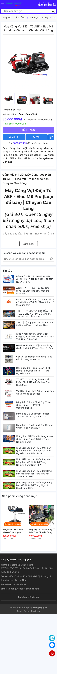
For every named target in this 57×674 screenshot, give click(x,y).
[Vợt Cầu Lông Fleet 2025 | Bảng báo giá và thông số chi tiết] (9, 394)
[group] (28, 64)
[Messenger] (52, 645)
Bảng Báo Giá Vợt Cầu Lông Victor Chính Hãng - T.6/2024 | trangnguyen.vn (33, 405)
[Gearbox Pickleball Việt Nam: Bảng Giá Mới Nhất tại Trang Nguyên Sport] (9, 348)
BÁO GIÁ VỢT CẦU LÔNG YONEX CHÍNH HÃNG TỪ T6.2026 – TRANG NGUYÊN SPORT (34, 279)
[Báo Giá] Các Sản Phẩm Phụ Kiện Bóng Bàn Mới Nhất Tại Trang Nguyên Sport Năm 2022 (33, 462)
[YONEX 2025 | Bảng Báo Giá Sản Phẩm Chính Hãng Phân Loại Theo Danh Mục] (9, 382)
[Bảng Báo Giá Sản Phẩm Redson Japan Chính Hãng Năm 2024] (9, 416)
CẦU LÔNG (20, 17)
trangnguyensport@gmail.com (23, 588)
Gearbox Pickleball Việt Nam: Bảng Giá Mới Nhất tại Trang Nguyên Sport (35, 346)
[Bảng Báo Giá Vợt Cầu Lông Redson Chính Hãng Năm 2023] (9, 428)
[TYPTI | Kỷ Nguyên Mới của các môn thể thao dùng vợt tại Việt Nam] (9, 325)
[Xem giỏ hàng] (54, 4)
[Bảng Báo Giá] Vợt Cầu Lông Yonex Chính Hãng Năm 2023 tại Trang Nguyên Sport (34, 439)
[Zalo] (52, 638)
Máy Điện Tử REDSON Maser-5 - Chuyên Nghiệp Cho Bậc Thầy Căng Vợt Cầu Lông (13, 531)
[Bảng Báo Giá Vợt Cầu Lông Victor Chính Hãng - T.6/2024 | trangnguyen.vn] (9, 405)
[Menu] (2, 4)
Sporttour (35, 611)
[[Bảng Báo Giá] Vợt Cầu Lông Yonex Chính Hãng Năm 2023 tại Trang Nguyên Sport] (9, 439)
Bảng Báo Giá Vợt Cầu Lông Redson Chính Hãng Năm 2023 (34, 426)
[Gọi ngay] (52, 653)
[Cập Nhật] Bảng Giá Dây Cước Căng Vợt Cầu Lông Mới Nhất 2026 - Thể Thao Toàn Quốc (35, 336)
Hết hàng (28, 129)
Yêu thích (13, 137)
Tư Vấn (36, 137)
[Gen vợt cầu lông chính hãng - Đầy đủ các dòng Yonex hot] (9, 359)
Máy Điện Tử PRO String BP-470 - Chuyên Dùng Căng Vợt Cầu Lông (40, 531)
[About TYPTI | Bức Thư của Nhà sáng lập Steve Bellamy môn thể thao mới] (9, 291)
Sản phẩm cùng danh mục (19, 496)
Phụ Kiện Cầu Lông (39, 17)
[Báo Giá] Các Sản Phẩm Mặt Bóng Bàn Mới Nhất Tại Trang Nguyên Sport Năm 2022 (34, 485)
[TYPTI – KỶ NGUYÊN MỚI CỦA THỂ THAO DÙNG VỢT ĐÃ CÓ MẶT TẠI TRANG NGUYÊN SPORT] (9, 314)
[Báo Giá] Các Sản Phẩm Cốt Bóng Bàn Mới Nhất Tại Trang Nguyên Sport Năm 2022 (34, 474)
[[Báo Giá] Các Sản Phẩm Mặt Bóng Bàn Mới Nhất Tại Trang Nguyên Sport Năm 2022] (9, 485)
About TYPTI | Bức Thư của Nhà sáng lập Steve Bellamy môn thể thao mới (32, 291)
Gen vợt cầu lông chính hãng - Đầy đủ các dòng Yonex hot (34, 358)
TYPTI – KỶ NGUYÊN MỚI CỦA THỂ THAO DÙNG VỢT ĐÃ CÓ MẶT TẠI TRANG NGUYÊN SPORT (34, 314)
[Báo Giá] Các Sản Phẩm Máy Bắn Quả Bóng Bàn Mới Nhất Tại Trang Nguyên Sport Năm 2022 (33, 451)
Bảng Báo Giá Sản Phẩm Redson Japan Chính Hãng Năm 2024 (32, 415)
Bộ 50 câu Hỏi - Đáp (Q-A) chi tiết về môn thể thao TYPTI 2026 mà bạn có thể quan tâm (35, 302)
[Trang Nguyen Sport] (14, 4)
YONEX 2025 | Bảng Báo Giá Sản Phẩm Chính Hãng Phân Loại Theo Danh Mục (33, 382)
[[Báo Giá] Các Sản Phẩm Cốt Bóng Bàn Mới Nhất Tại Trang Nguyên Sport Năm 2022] (9, 474)
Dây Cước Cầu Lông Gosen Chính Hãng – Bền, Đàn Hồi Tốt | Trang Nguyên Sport (33, 371)
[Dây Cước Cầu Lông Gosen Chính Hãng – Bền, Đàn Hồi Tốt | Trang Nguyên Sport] (9, 371)
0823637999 (45, 4)
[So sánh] (51, 137)
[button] (52, 523)
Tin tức (7, 270)
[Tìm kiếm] (53, 11)
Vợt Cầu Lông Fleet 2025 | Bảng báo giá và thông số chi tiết (35, 392)
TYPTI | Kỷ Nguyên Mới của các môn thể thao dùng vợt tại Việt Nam (35, 323)
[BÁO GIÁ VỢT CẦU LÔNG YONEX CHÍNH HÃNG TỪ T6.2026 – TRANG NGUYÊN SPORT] (9, 279)
